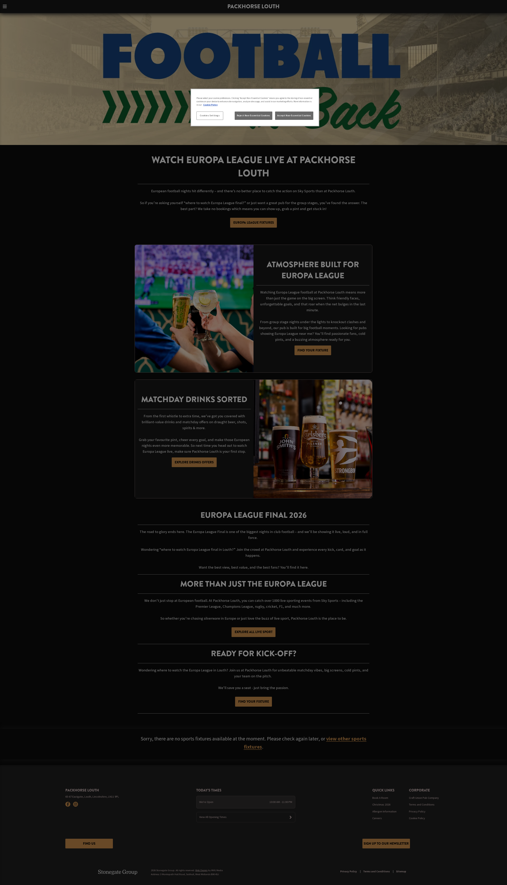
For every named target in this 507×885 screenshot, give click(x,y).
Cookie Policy (210, 104)
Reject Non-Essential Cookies (253, 115)
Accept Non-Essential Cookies (294, 115)
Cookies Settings (210, 115)
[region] (255, 108)
